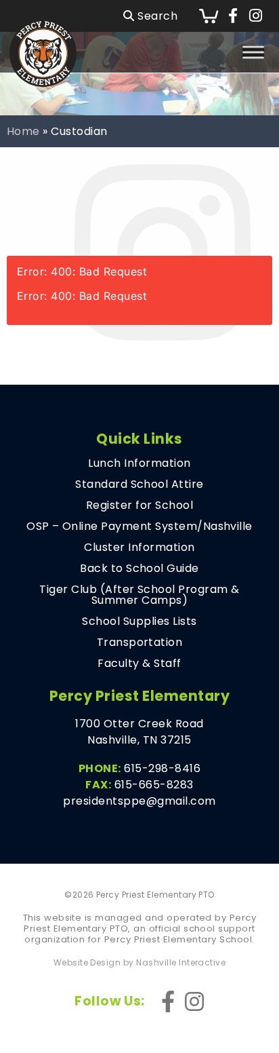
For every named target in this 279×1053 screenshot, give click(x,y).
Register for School (139, 505)
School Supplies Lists (139, 621)
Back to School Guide (139, 568)
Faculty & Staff (139, 663)
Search (156, 16)
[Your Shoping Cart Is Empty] (209, 15)
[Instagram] (255, 16)
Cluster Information (139, 547)
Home (23, 131)
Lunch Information (139, 463)
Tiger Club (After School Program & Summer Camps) (139, 595)
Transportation (140, 642)
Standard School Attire (139, 484)
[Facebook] (233, 16)
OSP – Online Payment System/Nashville (139, 526)
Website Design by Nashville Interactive (139, 963)
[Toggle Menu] (253, 51)
